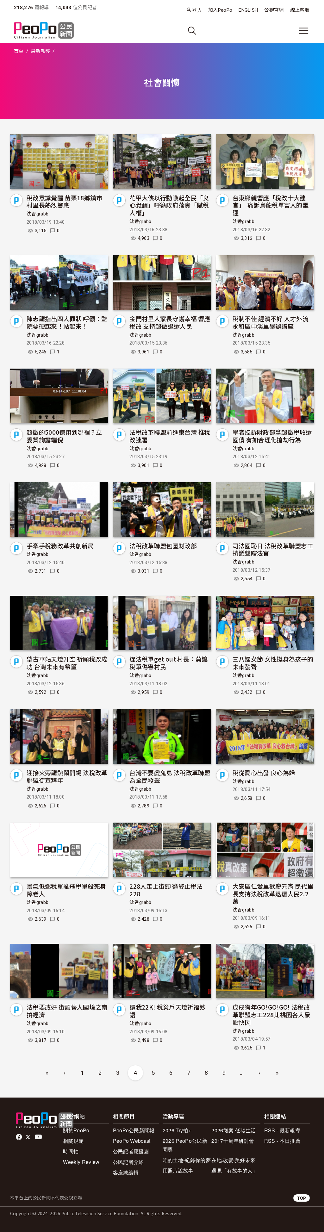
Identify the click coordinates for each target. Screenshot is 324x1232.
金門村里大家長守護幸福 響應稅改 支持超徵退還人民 (169, 322)
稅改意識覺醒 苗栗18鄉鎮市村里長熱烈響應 (64, 201)
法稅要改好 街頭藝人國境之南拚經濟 (67, 1011)
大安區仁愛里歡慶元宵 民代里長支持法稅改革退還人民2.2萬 (273, 893)
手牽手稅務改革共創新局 (60, 545)
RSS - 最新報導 (282, 1130)
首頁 (19, 51)
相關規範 (73, 1140)
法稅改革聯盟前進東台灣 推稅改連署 (169, 436)
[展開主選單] (303, 30)
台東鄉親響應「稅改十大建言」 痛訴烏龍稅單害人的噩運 (270, 205)
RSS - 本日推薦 (282, 1140)
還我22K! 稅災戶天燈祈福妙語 (167, 1011)
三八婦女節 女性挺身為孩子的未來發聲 (273, 663)
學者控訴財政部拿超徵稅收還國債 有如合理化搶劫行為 (272, 436)
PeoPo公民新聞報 (134, 1130)
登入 (197, 10)
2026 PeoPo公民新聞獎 (185, 1145)
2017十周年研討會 (232, 1140)
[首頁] (44, 31)
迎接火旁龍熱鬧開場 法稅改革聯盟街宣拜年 (67, 776)
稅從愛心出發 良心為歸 (264, 772)
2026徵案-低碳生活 (233, 1130)
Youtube (39, 1137)
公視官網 (274, 10)
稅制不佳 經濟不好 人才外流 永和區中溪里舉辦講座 (270, 322)
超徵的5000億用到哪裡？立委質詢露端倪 (64, 436)
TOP (301, 1198)
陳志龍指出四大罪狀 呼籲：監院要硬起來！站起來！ (67, 322)
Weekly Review (81, 1162)
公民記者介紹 (128, 1162)
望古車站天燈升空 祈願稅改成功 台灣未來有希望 (67, 663)
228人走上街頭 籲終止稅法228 (165, 890)
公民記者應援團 (131, 1151)
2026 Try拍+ (177, 1130)
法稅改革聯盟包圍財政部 (163, 545)
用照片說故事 (178, 1170)
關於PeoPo (76, 1130)
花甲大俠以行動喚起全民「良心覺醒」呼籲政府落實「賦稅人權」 (169, 205)
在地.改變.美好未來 (233, 1160)
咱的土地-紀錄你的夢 (187, 1160)
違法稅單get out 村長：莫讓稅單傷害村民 (168, 663)
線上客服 (299, 10)
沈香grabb (37, 214)
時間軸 (70, 1151)
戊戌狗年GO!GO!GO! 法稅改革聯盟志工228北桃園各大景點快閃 (271, 1014)
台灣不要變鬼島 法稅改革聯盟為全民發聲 (169, 776)
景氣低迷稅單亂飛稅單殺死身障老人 (66, 890)
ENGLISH (248, 10)
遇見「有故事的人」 (234, 1170)
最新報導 (40, 51)
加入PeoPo (220, 10)
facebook (19, 1137)
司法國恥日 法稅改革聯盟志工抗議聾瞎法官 (273, 549)
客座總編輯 (126, 1172)
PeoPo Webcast (132, 1140)
